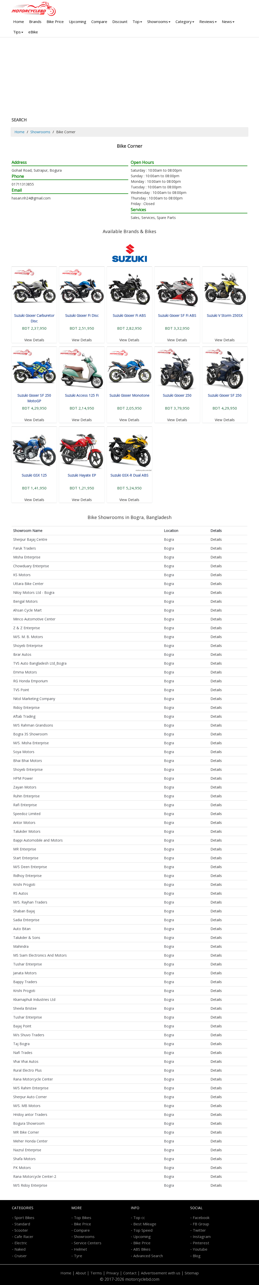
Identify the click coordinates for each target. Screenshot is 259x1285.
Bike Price (55, 21)
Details (216, 539)
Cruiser (20, 1255)
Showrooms (157, 21)
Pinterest (201, 1242)
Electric (20, 1242)
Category (184, 21)
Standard (22, 1223)
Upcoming (77, 21)
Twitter (199, 1230)
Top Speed (143, 1230)
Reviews (206, 21)
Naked (20, 1249)
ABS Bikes (141, 1249)
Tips (17, 31)
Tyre (78, 1255)
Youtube (200, 1249)
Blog (197, 1255)
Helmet (80, 1249)
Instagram (202, 1236)
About (81, 1272)
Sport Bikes (24, 1217)
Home (18, 21)
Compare (99, 21)
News (227, 21)
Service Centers (87, 1242)
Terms (96, 1272)
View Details (34, 339)
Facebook (201, 1217)
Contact (130, 1272)
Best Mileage (144, 1223)
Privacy (112, 1272)
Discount (119, 21)
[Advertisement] (129, 75)
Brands (35, 21)
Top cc (139, 1217)
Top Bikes (82, 1217)
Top (136, 21)
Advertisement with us (160, 1272)
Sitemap (192, 1272)
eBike (33, 31)
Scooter (21, 1230)
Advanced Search (148, 1255)
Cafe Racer (23, 1236)
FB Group (201, 1223)
